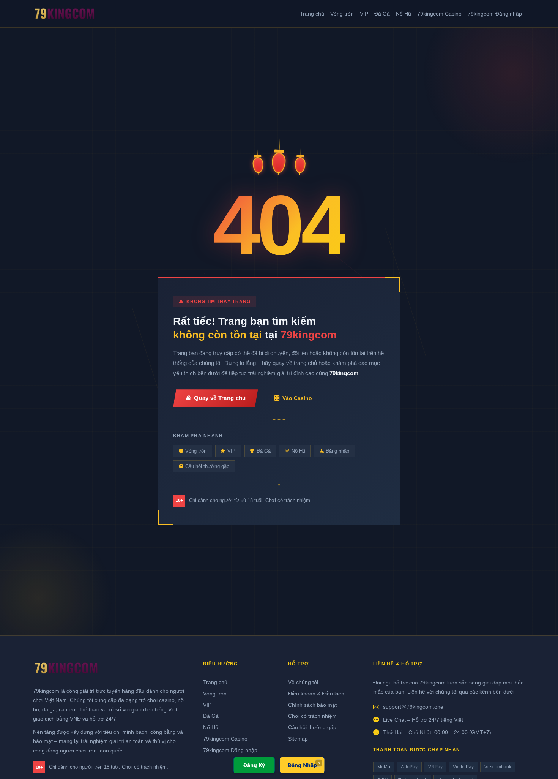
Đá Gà (382, 14)
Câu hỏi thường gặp (207, 466)
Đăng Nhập (302, 765)
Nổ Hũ (403, 14)
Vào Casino (297, 398)
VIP (364, 14)
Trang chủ (312, 14)
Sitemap (298, 739)
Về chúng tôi (303, 682)
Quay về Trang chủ (220, 398)
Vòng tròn (342, 14)
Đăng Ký (254, 765)
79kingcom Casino (439, 14)
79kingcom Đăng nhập (495, 14)
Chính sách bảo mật (312, 705)
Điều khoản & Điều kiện (316, 694)
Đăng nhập (337, 451)
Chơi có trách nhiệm (312, 716)
